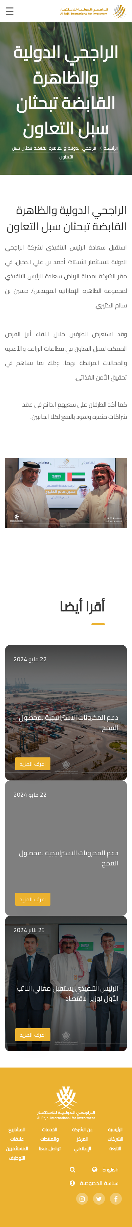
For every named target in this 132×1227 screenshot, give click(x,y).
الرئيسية (110, 148)
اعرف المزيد (33, 764)
